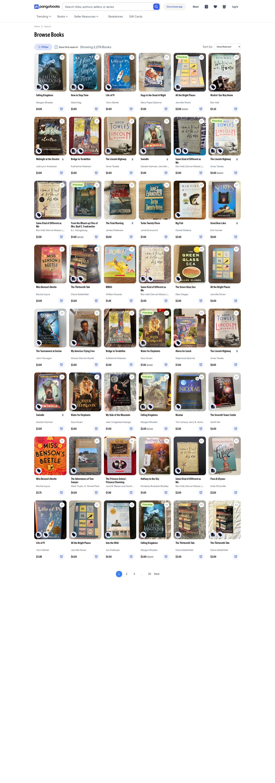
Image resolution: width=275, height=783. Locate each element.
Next (156, 574)
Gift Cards (135, 16)
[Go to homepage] (47, 6)
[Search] (156, 6)
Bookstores (115, 16)
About (196, 6)
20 (149, 574)
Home (37, 26)
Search (47, 26)
